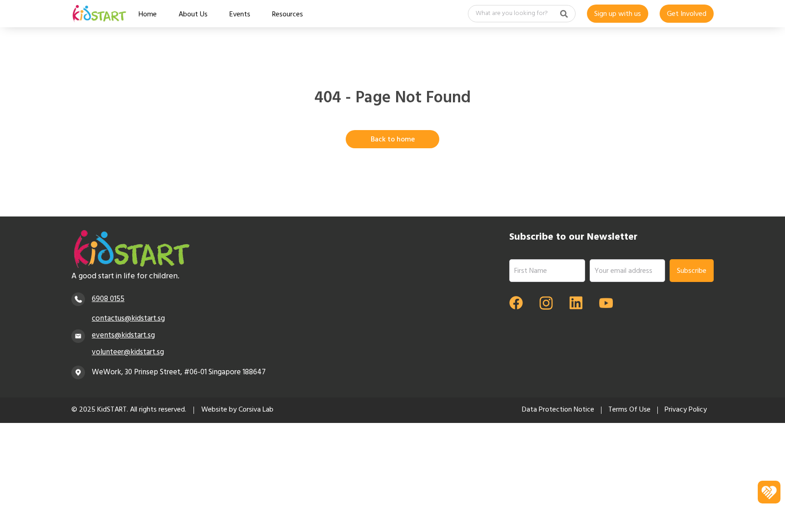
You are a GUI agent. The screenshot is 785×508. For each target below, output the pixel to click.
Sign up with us (617, 14)
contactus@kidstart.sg (128, 319)
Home (148, 15)
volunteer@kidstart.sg (128, 352)
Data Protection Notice (558, 410)
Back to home (393, 140)
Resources (287, 15)
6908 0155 (108, 299)
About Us (193, 15)
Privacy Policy (686, 410)
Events (239, 15)
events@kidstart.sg (123, 335)
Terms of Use (629, 410)
